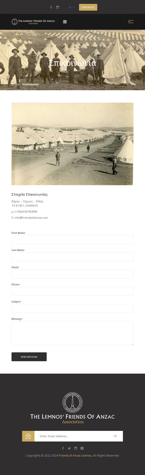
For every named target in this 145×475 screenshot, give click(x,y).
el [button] (70, 7)
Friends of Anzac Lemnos (75, 455)
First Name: (18, 232)
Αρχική (15, 84)
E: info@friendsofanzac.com (29, 218)
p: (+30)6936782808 (24, 212)
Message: (16, 318)
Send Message (29, 356)
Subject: (16, 301)
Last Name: (18, 250)
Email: (15, 267)
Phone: (15, 284)
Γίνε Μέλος (88, 7)
